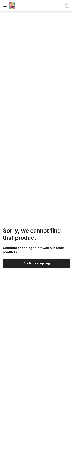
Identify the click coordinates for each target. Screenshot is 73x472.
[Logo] (23, 5)
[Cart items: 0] (67, 5)
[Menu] (6, 5)
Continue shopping (36, 263)
